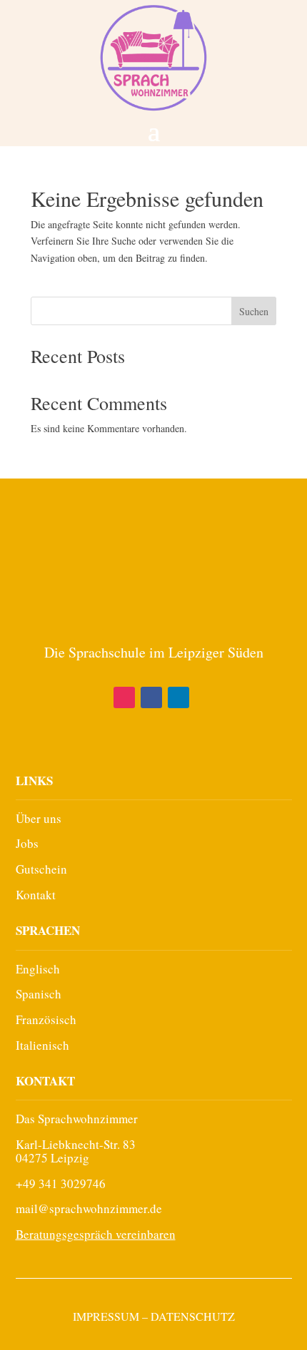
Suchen (253, 311)
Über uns (38, 818)
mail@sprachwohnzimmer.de (89, 1208)
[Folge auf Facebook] (151, 697)
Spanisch (38, 994)
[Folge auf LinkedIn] (178, 697)
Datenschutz (193, 1316)
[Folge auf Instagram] (124, 697)
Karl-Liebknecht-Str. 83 (76, 1144)
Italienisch (42, 1045)
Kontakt (36, 894)
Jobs (27, 843)
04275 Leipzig (52, 1158)
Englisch (38, 969)
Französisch (46, 1019)
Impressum (106, 1316)
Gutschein (41, 869)
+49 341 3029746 (61, 1183)
